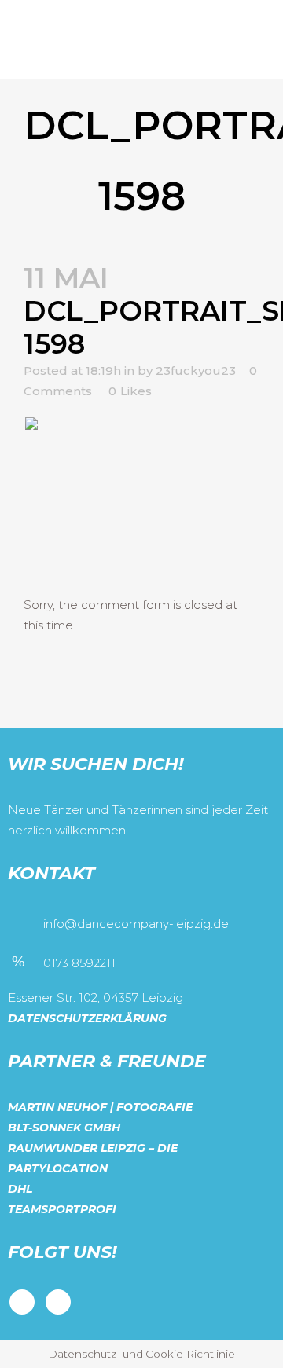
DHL (20, 1189)
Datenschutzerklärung (87, 1018)
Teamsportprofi (62, 1209)
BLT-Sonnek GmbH (64, 1127)
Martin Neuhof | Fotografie (100, 1107)
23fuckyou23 (196, 370)
